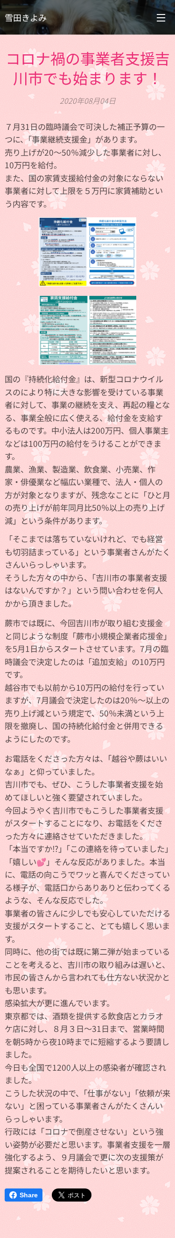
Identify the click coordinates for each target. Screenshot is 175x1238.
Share (29, 1195)
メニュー (161, 17)
